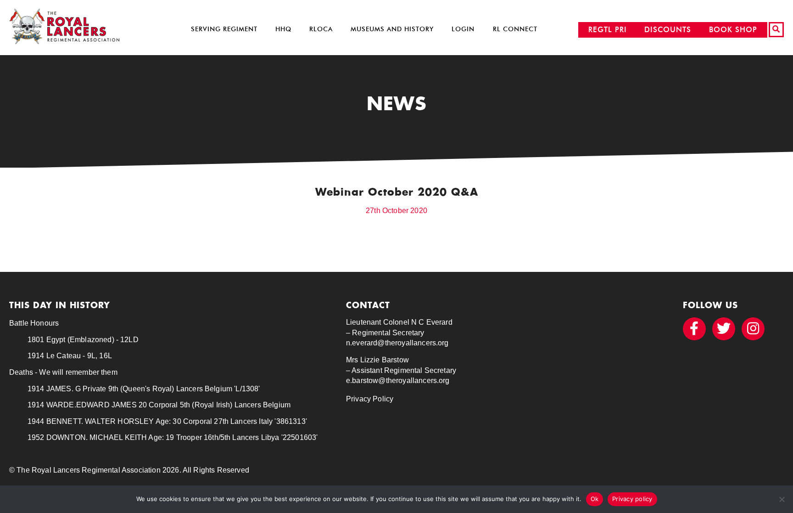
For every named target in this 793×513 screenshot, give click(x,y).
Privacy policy (632, 498)
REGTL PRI (607, 29)
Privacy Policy (369, 399)
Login (463, 29)
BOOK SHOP (733, 29)
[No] (781, 499)
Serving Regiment (224, 29)
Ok (595, 498)
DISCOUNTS (667, 29)
